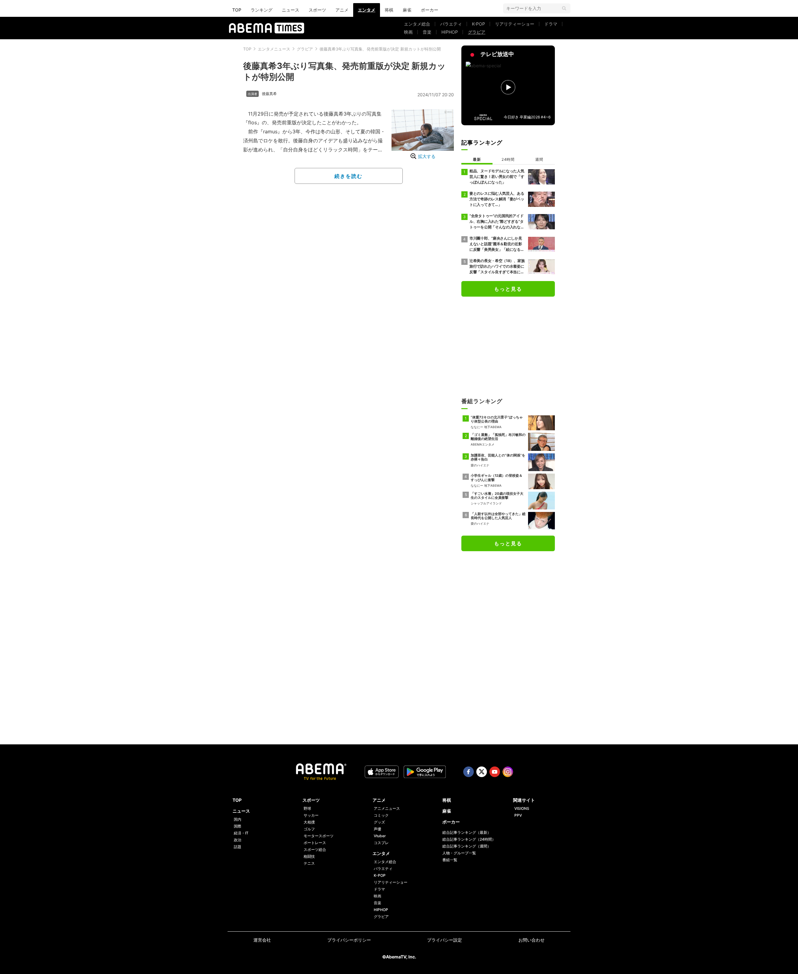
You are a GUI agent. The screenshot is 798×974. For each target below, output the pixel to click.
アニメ (342, 9)
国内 (237, 819)
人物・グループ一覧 (459, 853)
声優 (377, 829)
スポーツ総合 (315, 849)
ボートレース (315, 842)
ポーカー (429, 9)
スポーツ (317, 9)
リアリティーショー (514, 23)
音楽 (427, 32)
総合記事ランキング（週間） (466, 846)
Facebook (468, 771)
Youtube (494, 771)
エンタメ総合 (417, 23)
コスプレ (381, 842)
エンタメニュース (274, 48)
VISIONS (521, 808)
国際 (237, 826)
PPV (518, 815)
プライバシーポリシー (349, 940)
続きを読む (348, 176)
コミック (381, 815)
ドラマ (550, 23)
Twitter (481, 771)
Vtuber (380, 835)
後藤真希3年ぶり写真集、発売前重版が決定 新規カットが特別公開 (380, 48)
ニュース (290, 9)
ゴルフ (309, 829)
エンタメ (366, 9)
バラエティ (451, 23)
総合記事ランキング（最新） (466, 832)
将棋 (389, 9)
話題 (237, 846)
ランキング (261, 9)
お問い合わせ (531, 940)
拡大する (426, 156)
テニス (309, 863)
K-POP (478, 23)
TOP (236, 9)
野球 (307, 808)
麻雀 (407, 9)
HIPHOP (449, 32)
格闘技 (309, 856)
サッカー (311, 815)
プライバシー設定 (444, 940)
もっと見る (508, 289)
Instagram (507, 771)
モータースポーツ (319, 835)
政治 (237, 840)
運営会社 (262, 940)
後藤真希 (269, 94)
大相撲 (309, 822)
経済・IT (241, 833)
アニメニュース (387, 808)
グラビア (476, 32)
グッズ (379, 822)
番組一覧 (449, 859)
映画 (408, 32)
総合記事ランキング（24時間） (469, 839)
